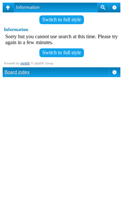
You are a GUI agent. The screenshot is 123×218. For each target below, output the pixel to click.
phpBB (25, 63)
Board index (17, 72)
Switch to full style (61, 19)
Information (28, 7)
